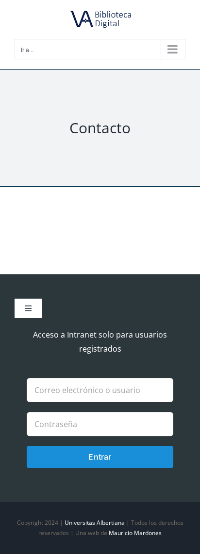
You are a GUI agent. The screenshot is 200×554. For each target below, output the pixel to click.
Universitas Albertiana (95, 522)
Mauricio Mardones (135, 533)
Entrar (99, 457)
